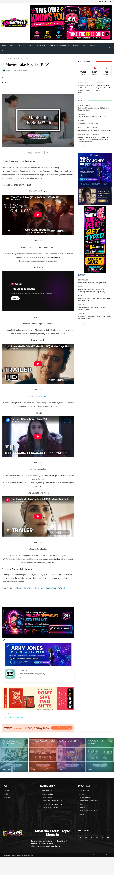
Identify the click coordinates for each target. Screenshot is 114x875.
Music (80, 295)
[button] (109, 48)
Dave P (10, 70)
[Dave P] (4, 70)
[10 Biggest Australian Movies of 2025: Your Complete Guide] (14, 755)
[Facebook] (97, 1)
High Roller (83, 287)
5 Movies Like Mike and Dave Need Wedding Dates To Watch (39, 588)
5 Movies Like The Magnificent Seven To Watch (103, 88)
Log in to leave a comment (13, 717)
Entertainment (84, 105)
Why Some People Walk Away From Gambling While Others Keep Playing (91, 291)
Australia (82, 114)
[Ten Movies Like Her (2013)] (71, 755)
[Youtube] (110, 1)
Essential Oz (83, 280)
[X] (108, 1)
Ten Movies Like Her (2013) (88, 124)
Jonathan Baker (42, 396)
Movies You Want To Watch (22, 59)
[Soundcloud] (105, 1)
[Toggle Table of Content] (45, 153)
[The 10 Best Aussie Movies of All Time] (43, 755)
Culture (81, 313)
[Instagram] (100, 1)
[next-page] (83, 146)
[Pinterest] (102, 1)
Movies (10, 59)
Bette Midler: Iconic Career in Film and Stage (94, 130)
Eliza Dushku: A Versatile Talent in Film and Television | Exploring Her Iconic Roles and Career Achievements (93, 139)
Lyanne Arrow (6, 769)
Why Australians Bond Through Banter (92, 283)
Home (4, 59)
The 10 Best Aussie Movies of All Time (92, 117)
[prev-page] (79, 146)
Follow (95, 67)
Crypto (81, 304)
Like (83, 67)
